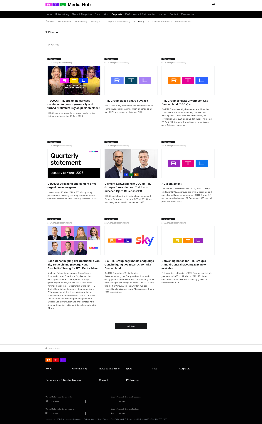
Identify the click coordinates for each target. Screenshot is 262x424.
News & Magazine (82, 14)
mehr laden (131, 326)
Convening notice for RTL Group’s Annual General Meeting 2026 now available (183, 264)
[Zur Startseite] (55, 4)
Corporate (116, 14)
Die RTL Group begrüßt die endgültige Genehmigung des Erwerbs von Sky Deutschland (129, 264)
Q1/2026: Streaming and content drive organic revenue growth (71, 185)
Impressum (50, 419)
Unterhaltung (62, 14)
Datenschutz (89, 419)
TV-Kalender (188, 14)
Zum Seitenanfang (213, 370)
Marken (162, 14)
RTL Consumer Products (160, 21)
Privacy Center (102, 419)
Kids (106, 14)
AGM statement (171, 183)
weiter (48, 119)
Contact (174, 14)
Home (48, 14)
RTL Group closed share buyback (126, 100)
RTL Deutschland (130, 419)
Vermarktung (81, 21)
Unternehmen (64, 21)
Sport (98, 14)
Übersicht (50, 21)
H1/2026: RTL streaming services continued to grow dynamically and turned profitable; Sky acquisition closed (73, 104)
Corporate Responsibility (118, 21)
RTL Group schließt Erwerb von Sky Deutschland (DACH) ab (184, 102)
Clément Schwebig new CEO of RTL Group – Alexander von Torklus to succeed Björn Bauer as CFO (127, 187)
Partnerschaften (183, 21)
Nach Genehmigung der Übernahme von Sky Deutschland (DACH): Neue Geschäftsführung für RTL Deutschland (73, 264)
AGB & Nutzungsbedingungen (69, 419)
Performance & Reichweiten (140, 14)
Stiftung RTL (97, 21)
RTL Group (139, 21)
